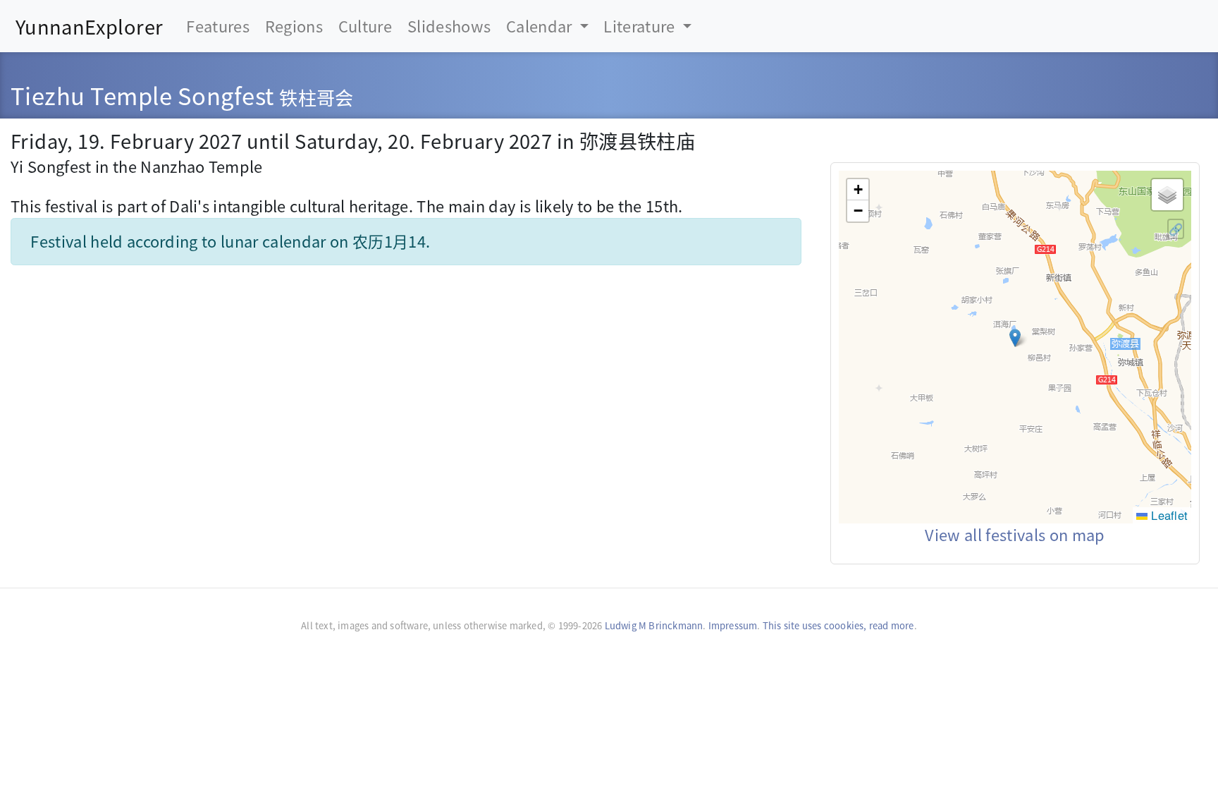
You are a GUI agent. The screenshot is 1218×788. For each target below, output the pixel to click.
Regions (294, 26)
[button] (1015, 338)
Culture (365, 26)
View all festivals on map (1015, 534)
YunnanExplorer (90, 26)
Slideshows (449, 26)
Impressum (733, 625)
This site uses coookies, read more (838, 625)
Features (218, 26)
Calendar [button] (541, 26)
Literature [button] (641, 26)
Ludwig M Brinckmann (654, 625)
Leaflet (1168, 515)
